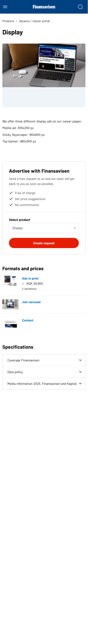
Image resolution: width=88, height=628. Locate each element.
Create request (44, 243)
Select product (19, 220)
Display (17, 228)
